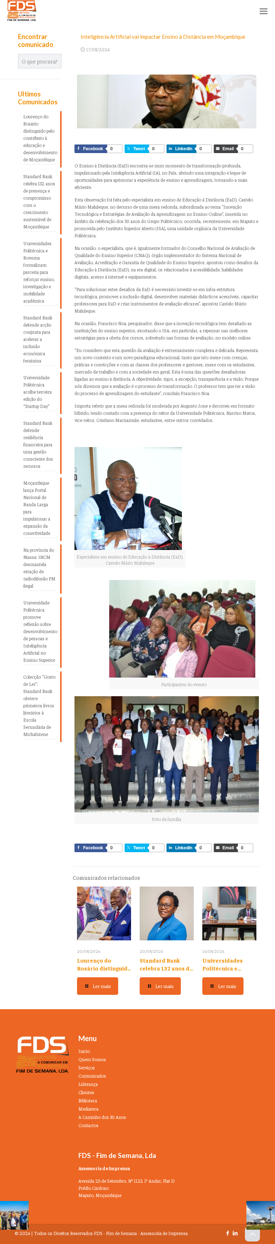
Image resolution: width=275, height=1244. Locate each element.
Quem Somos (92, 1059)
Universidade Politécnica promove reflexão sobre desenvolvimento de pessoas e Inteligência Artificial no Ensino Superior (39, 631)
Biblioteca (87, 1100)
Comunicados (92, 1076)
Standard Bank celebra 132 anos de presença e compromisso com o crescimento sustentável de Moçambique (39, 201)
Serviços (86, 1067)
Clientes (86, 1092)
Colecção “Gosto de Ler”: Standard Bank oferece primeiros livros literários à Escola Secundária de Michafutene (39, 705)
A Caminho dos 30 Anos (102, 1117)
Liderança (88, 1084)
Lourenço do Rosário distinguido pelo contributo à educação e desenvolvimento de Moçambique (39, 137)
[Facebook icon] (227, 1232)
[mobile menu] (263, 11)
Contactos (88, 1125)
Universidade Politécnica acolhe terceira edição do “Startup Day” (37, 391)
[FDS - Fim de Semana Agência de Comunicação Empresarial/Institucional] (22, 11)
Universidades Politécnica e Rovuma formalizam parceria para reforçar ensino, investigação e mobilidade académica (39, 272)
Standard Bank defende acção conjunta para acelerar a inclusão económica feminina (37, 339)
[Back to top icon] (252, 1233)
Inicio (84, 1051)
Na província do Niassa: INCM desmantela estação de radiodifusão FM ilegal (39, 568)
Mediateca (88, 1109)
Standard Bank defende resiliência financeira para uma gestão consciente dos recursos (38, 444)
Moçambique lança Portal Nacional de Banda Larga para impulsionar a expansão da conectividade (36, 508)
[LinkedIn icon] (235, 1232)
